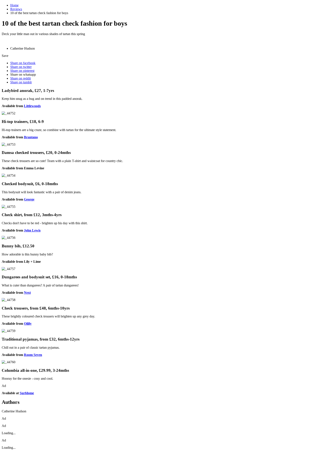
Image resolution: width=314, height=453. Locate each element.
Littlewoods (32, 106)
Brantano (31, 137)
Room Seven (33, 355)
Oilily (28, 323)
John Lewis (32, 230)
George (29, 199)
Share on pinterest (22, 70)
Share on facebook (22, 63)
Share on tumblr (21, 82)
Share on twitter (21, 67)
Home (14, 5)
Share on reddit (20, 78)
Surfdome (27, 393)
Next (27, 292)
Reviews (16, 9)
